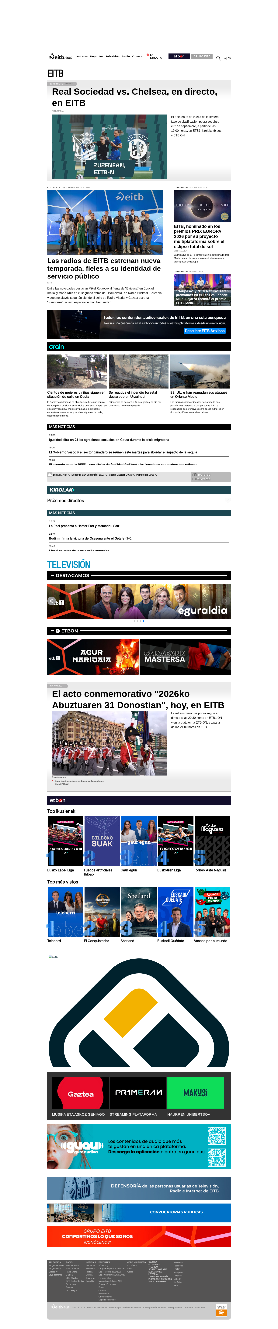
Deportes (96, 56)
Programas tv (55, 1268)
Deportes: (105, 1262)
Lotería (153, 1274)
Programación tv (56, 1265)
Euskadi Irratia (72, 1265)
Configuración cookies (154, 1308)
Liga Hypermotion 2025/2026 (112, 1275)
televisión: (55, 1262)
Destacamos (72, 575)
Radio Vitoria (71, 1272)
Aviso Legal (115, 1308)
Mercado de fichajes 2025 (110, 1281)
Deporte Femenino (107, 1284)
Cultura (89, 1275)
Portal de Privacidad (97, 1308)
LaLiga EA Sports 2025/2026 (111, 1268)
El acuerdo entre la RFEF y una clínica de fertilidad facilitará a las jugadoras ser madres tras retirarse (123, 465)
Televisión (113, 56)
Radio (126, 56)
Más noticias (62, 426)
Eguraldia (90, 1281)
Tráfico (153, 1267)
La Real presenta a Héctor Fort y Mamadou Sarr (84, 526)
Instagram (178, 1272)
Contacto (188, 1308)
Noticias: (91, 1262)
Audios (130, 1272)
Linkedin (177, 1279)
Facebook (178, 1266)
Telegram (178, 1275)
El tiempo (154, 1264)
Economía (90, 1268)
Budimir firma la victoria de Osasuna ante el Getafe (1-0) (91, 538)
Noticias (82, 56)
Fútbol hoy (103, 1265)
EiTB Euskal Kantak (75, 1281)
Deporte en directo (107, 1300)
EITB (55, 74)
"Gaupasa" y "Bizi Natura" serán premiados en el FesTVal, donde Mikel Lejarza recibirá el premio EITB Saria (202, 297)
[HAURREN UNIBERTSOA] (195, 1092)
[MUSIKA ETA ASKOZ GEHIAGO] (80, 1092)
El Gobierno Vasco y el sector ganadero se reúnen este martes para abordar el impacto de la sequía (123, 452)
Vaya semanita (55, 1275)
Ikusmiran (90, 1278)
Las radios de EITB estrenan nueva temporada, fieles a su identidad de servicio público (104, 268)
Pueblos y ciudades (160, 1279)
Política (89, 1272)
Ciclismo (102, 1290)
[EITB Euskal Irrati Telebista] (61, 56)
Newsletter (178, 1262)
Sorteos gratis (157, 1269)
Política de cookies (132, 1308)
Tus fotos (204, 475)
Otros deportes (106, 1297)
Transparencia (175, 1308)
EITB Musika (72, 1278)
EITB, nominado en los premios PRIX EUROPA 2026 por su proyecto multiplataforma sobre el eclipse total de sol (199, 236)
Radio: (69, 1262)
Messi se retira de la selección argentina (79, 551)
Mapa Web (200, 1308)
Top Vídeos (132, 1265)
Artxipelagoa (71, 1290)
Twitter (177, 1269)
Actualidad (90, 1265)
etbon (69, 631)
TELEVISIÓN (68, 565)
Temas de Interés (158, 1277)
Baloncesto (104, 1293)
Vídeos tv (53, 1272)
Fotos (129, 1268)
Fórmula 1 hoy (105, 1278)
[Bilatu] (218, 58)
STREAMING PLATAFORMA (133, 1114)
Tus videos (203, 479)
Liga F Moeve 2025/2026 (110, 1272)
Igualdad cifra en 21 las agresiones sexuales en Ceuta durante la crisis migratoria (109, 440)
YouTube (178, 1282)
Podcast (69, 1287)
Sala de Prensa (157, 1281)
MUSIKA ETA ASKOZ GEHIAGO (78, 1114)
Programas (71, 1284)
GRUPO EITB (201, 56)
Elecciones (155, 1272)
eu (224, 58)
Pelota (101, 1287)
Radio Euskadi (72, 1268)
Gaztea (69, 1275)
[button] (134, 621)
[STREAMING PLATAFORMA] (138, 1092)
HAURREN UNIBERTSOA (188, 1114)
